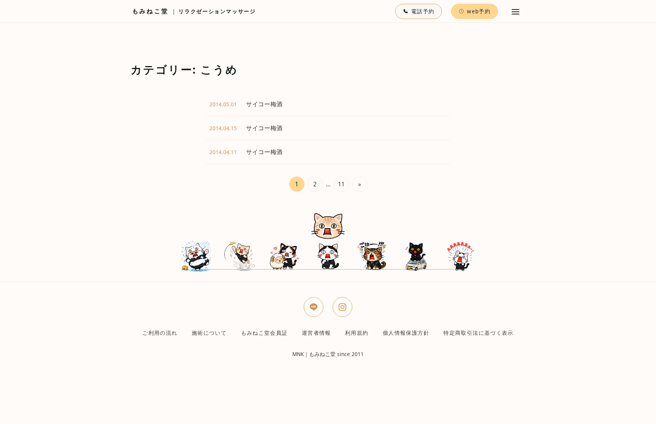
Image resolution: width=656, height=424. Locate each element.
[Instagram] (342, 307)
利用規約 (356, 332)
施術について (209, 332)
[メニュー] (515, 11)
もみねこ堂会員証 (264, 332)
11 (341, 184)
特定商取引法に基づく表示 (478, 332)
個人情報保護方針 (406, 332)
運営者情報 (316, 332)
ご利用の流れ (159, 332)
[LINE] (313, 307)
